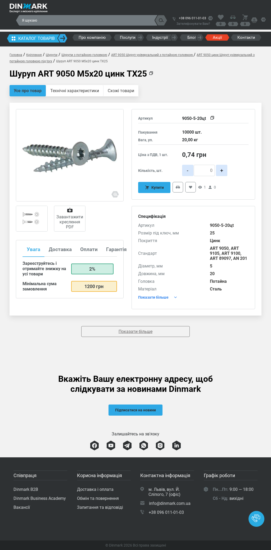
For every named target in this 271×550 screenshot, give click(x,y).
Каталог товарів (36, 38)
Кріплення (34, 55)
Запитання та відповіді (100, 507)
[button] (256, 519)
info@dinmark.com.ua (170, 503)
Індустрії (160, 37)
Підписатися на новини (135, 410)
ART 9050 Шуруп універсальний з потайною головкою (152, 55)
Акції (217, 37)
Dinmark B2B (25, 489)
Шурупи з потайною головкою (84, 55)
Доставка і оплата (95, 489)
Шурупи (51, 55)
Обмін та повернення (98, 498)
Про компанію (92, 37)
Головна (16, 55)
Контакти (246, 37)
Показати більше (135, 331)
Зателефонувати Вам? (193, 24)
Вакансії (21, 507)
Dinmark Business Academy (39, 498)
